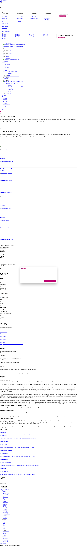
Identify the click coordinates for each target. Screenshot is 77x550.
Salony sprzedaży (4, 97)
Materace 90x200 (17, 37)
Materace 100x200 (31, 34)
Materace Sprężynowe (3, 336)
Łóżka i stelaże (3, 62)
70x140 (4, 521)
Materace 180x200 (45, 34)
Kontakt (3, 109)
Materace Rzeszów (5, 510)
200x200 (4, 529)
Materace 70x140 (4, 35)
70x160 (4, 522)
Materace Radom (5, 100)
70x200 (4, 520)
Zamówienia (4, 501)
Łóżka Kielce (5, 515)
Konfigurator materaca (62, 16)
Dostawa (4, 498)
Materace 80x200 (17, 35)
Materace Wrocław (5, 98)
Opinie (2, 96)
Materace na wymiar (61, 37)
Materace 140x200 (31, 36)
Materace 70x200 (4, 37)
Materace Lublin (5, 101)
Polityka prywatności (6, 493)
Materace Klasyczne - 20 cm (33, 16)
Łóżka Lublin (5, 107)
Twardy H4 (4, 535)
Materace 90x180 (17, 36)
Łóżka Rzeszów (5, 105)
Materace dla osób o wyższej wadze (48, 21)
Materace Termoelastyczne (3, 330)
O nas (4, 495)
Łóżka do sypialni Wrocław (6, 104)
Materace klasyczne (5, 538)
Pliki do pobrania (5, 494)
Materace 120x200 (31, 35)
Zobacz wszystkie (5, 61)
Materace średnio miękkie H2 (19, 16)
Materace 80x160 (17, 34)
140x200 (4, 527)
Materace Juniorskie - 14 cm (33, 21)
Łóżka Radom (5, 106)
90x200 (4, 525)
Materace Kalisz (5, 103)
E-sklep (3, 490)
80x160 (4, 523)
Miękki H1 (4, 533)
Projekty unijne (5, 507)
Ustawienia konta (5, 502)
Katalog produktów (5, 504)
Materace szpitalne (5, 540)
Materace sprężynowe (4, 21)
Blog (2, 108)
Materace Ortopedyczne (5, 23)
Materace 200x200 (45, 35)
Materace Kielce (5, 99)
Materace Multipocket (3, 339)
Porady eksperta (4, 95)
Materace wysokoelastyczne (5, 16)
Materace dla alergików (47, 18)
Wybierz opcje (10, 50)
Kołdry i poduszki (4, 38)
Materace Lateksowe (4, 28)
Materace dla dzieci (46, 14)
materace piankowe (53, 395)
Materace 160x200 (31, 37)
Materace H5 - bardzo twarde (19, 21)
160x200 (4, 528)
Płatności (4, 492)
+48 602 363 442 (4, 138)
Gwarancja (4, 499)
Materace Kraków (5, 512)
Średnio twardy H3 (5, 534)
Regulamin (4, 491)
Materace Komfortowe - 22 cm (33, 18)
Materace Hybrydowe (4, 18)
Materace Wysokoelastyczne (3, 332)
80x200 (4, 524)
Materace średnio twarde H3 (19, 18)
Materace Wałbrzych (5, 102)
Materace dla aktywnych (47, 19)
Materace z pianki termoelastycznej (6, 31)
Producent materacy (5, 497)
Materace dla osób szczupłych (47, 20)
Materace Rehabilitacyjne (5, 26)
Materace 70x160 (4, 36)
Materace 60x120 (4, 34)
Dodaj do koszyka (8, 56)
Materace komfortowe (6, 537)
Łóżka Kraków (5, 518)
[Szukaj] (0, 111)
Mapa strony (4, 505)
